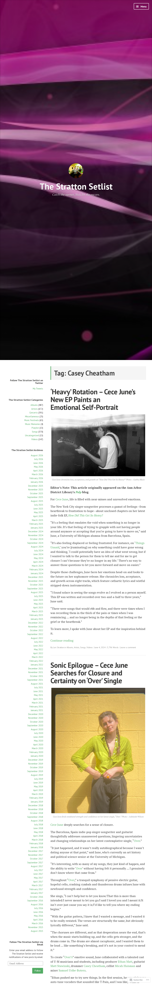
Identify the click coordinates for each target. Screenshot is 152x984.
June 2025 (38, 508)
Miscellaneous (32, 416)
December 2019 (35, 759)
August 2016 (37, 904)
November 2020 (35, 717)
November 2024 (35, 535)
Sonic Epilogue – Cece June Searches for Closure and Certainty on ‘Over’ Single (89, 673)
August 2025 (37, 501)
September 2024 (35, 543)
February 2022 (36, 660)
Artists (34, 408)
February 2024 (36, 569)
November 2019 (35, 763)
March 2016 (37, 923)
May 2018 (38, 832)
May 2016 (38, 915)
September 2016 (35, 900)
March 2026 (37, 474)
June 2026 (38, 463)
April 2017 (38, 881)
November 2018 (35, 809)
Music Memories (32, 424)
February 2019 (36, 797)
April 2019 (38, 790)
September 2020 (35, 725)
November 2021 (35, 672)
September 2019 (35, 771)
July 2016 (38, 908)
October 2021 (36, 676)
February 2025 (36, 523)
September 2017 (35, 862)
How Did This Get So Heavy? (85, 515)
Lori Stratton (58, 647)
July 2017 (38, 870)
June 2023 (38, 599)
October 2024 (36, 539)
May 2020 (38, 740)
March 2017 (37, 885)
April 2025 (38, 516)
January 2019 (37, 801)
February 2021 (36, 706)
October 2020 (36, 721)
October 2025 (36, 493)
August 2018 (37, 820)
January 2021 (37, 710)
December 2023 (35, 577)
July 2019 (38, 778)
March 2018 (37, 839)
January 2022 (37, 664)
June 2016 (38, 912)
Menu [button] (143, 6)
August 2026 (37, 455)
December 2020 (35, 714)
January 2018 (37, 847)
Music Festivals (31, 420)
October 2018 (36, 813)
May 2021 (38, 695)
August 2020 (37, 729)
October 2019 (36, 767)
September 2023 (35, 588)
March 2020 (37, 748)
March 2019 (37, 794)
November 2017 (35, 855)
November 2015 (35, 927)
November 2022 (35, 626)
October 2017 (36, 858)
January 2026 (37, 482)
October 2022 (36, 630)
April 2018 (38, 835)
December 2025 (35, 485)
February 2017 (36, 889)
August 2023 (37, 592)
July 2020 (38, 733)
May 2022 (38, 649)
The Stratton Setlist (76, 186)
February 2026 (36, 478)
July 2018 (38, 824)
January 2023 (37, 619)
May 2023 (38, 603)
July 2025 (38, 504)
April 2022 (38, 653)
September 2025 (35, 497)
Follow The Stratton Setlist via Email (26, 943)
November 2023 (35, 581)
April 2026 (38, 470)
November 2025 (35, 489)
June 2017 (38, 873)
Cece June (61, 499)
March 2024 (37, 565)
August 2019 (37, 775)
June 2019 (38, 782)
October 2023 (36, 584)
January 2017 (37, 893)
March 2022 (37, 657)
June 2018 (38, 828)
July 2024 (38, 550)
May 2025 (38, 512)
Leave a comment (128, 647)
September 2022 (35, 634)
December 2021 (35, 668)
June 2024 (38, 554)
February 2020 (36, 752)
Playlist (35, 427)
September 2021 (35, 679)
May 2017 (38, 877)
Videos (34, 439)
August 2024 (37, 546)
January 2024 (37, 573)
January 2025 (37, 527)
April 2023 (38, 607)
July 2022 (38, 641)
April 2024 (38, 561)
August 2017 (37, 866)
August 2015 (37, 931)
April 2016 (38, 919)
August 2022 (37, 638)
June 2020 (38, 737)
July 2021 (38, 687)
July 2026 (38, 459)
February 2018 (36, 843)
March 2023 (37, 611)
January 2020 (37, 755)
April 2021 (38, 699)
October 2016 (36, 896)
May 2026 (38, 466)
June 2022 (38, 645)
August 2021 (37, 683)
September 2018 (35, 816)
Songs (35, 431)
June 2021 (38, 691)
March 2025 (37, 520)
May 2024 (38, 558)
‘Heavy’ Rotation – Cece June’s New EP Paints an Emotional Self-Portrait (92, 399)
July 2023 (38, 596)
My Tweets (38, 388)
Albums (34, 405)
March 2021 (37, 702)
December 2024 (35, 531)
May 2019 (38, 786)
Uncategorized (32, 435)
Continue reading (61, 640)
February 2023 (36, 615)
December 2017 (35, 851)
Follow (38, 970)
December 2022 (35, 622)
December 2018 (35, 805)
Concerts (33, 412)
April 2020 (38, 744)
